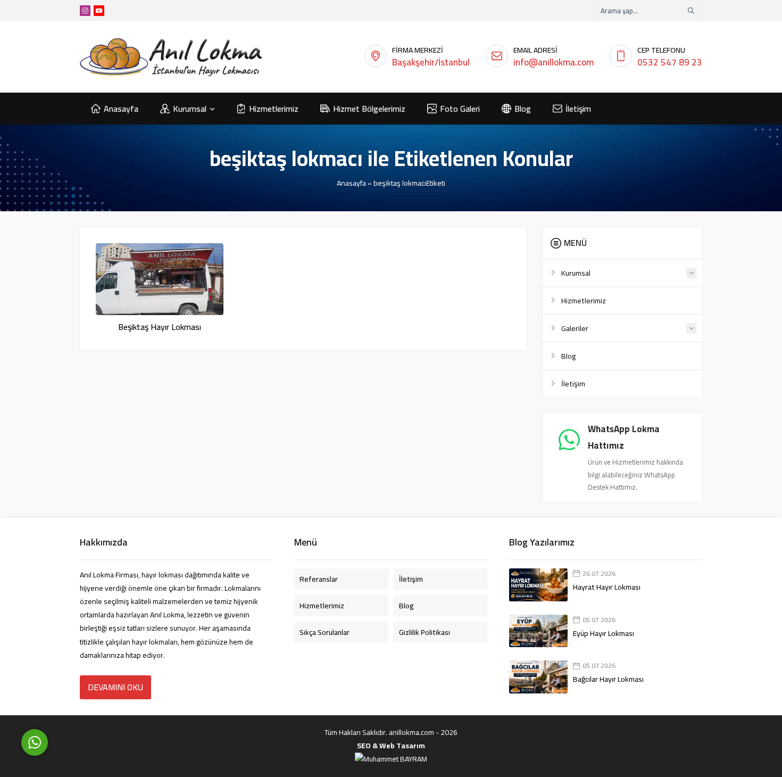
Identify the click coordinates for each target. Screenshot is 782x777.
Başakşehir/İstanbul (431, 62)
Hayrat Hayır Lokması (606, 587)
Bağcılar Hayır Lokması (608, 679)
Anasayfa (351, 183)
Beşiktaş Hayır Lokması (159, 327)
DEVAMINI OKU (115, 687)
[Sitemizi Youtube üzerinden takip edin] (99, 10)
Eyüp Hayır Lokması (603, 633)
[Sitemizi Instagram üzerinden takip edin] (85, 10)
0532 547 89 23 (669, 62)
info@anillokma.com (553, 62)
